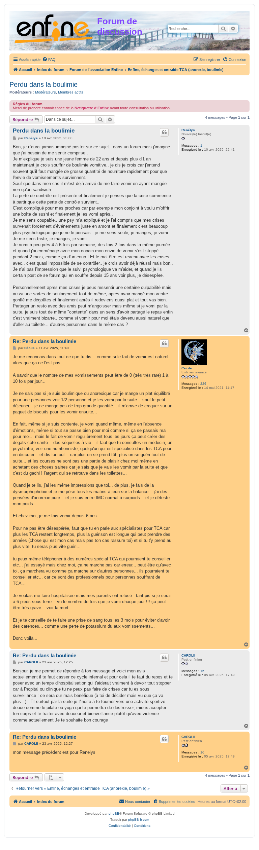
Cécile (186, 368)
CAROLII (188, 655)
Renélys (188, 130)
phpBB (114, 813)
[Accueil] (54, 27)
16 (202, 671)
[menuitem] (49, 60)
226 (203, 383)
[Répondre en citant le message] (164, 132)
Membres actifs (70, 92)
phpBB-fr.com (138, 819)
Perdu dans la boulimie (43, 84)
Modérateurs (45, 92)
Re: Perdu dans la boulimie (44, 341)
